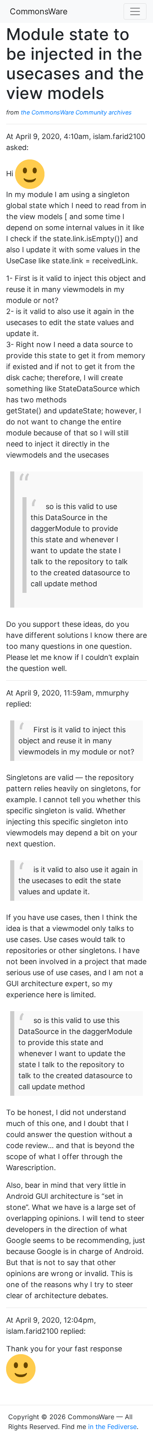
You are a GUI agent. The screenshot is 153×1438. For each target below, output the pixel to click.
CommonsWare (39, 11)
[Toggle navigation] (135, 11)
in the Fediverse (112, 1426)
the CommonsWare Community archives (76, 112)
